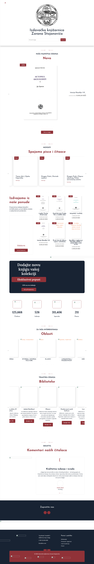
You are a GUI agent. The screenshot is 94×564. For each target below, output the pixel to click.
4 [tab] (47, 126)
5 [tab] (49, 126)
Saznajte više (19, 422)
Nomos (37, 409)
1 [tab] (40, 126)
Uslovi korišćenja (65, 543)
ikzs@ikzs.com (42, 543)
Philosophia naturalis (75, 409)
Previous (9, 94)
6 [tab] (51, 126)
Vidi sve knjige (47, 132)
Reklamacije (64, 539)
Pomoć (62, 546)
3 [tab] (45, 126)
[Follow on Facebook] (45, 512)
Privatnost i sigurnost (66, 541)
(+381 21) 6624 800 (43, 540)
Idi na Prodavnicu (21, 250)
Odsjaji (56, 409)
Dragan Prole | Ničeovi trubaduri (75, 177)
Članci (16, 158)
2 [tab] (42, 126)
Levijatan (18, 409)
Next (85, 94)
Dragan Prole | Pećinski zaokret (24, 177)
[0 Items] (87, 2)
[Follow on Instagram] (48, 512)
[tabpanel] (47, 94)
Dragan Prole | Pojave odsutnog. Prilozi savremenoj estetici (50, 178)
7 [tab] (53, 126)
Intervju (18, 180)
